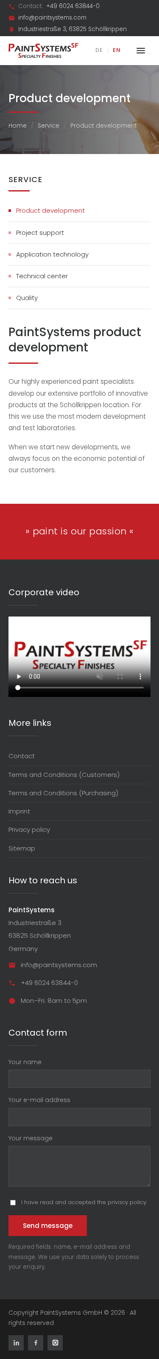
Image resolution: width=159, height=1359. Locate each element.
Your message (30, 1138)
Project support (40, 232)
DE (99, 50)
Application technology (52, 254)
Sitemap (21, 848)
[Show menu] (141, 50)
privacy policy (127, 1202)
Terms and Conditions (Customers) (64, 774)
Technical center (42, 275)
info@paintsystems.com (52, 18)
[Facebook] (35, 1342)
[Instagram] (55, 1342)
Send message (48, 1225)
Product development (50, 210)
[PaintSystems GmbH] (43, 50)
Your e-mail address (39, 1100)
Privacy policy (29, 829)
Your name (25, 1062)
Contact (21, 755)
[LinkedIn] (16, 1342)
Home (17, 125)
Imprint (19, 811)
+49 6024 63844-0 (73, 6)
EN (117, 50)
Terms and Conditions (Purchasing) (63, 792)
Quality (27, 297)
